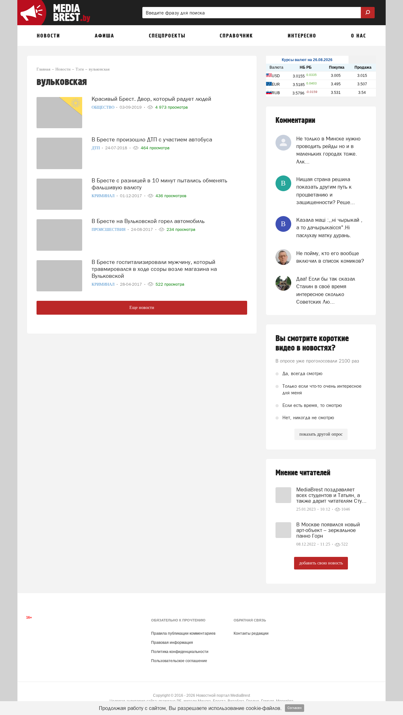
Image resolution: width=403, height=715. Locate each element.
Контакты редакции (251, 633)
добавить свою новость (321, 563)
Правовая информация (172, 642)
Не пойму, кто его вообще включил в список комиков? (330, 257)
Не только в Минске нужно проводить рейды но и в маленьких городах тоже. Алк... (328, 150)
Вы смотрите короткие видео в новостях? (312, 343)
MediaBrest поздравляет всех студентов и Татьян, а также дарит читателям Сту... (331, 495)
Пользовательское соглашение (179, 661)
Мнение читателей (302, 473)
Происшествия (109, 229)
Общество (103, 107)
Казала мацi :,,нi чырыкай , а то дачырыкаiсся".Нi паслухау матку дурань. (329, 227)
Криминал (104, 195)
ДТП (96, 148)
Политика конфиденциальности (179, 651)
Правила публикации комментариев (183, 633)
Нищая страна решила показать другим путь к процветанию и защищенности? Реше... (325, 190)
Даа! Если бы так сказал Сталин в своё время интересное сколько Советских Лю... (325, 290)
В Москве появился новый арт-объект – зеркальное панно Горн (328, 530)
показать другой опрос (321, 434)
